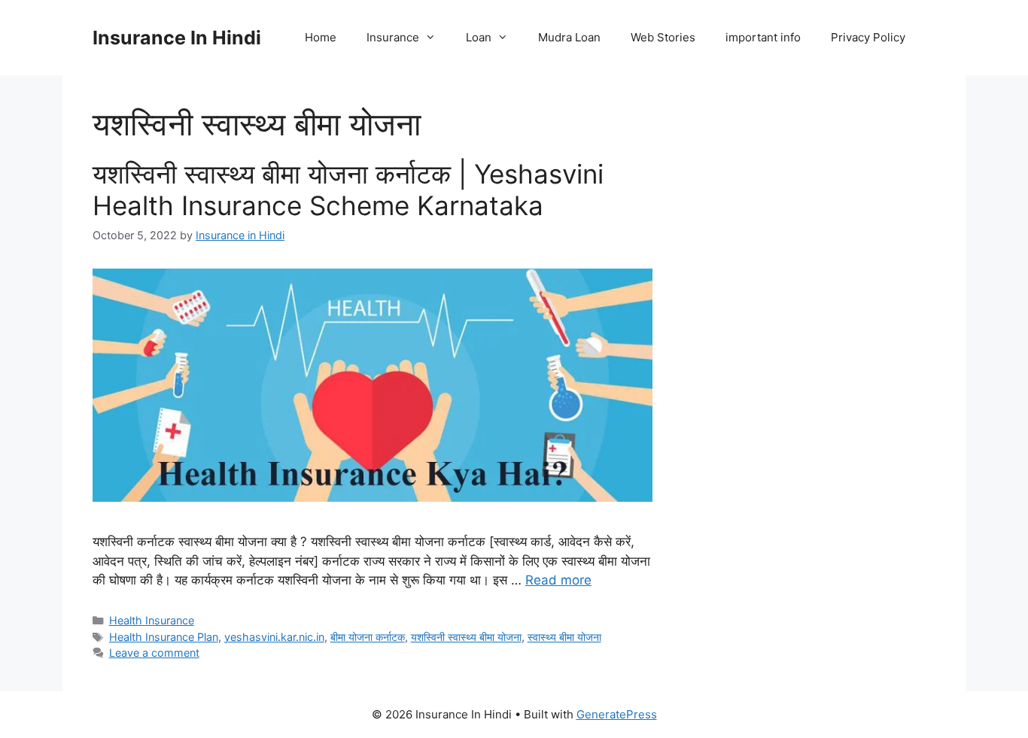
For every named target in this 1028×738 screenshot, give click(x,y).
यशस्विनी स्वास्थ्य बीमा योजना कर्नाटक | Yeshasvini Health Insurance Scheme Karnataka (348, 189)
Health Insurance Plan (163, 636)
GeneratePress (616, 714)
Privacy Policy (868, 37)
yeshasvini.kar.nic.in (274, 636)
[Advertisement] (809, 361)
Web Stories (663, 37)
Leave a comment (154, 652)
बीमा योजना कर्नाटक (367, 636)
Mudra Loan (569, 37)
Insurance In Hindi (177, 37)
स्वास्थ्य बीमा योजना (564, 636)
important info (763, 37)
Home (320, 37)
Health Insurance (151, 620)
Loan (478, 37)
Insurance (392, 37)
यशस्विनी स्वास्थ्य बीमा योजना (466, 636)
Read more (558, 580)
